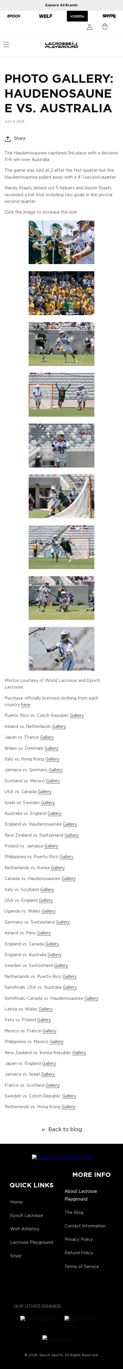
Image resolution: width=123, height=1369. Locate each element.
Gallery (77, 716)
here (25, 705)
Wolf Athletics (24, 1229)
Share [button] (20, 139)
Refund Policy (78, 1253)
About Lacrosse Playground (80, 1195)
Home (16, 1202)
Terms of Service (81, 1267)
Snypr (16, 1256)
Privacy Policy (78, 1240)
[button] (6, 44)
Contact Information (85, 1226)
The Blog (73, 1213)
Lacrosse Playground (31, 1243)
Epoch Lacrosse (26, 1216)
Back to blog (65, 1129)
